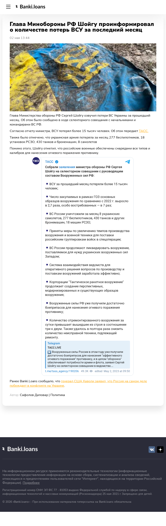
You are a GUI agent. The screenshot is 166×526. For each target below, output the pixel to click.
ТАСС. (143, 131)
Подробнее (31, 483)
